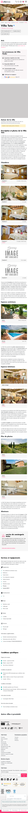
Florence (16, 740)
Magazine (3, 749)
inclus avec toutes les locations (8, 548)
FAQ (2, 740)
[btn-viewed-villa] (20, 2)
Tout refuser (14, 810)
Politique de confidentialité (6, 763)
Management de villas (5, 746)
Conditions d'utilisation (6, 761)
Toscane (4, 28)
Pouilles (16, 738)
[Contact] (16, 1)
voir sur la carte (9, 28)
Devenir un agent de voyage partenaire (7, 755)
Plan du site (3, 741)
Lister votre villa (4, 744)
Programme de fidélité (6, 752)
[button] (14, 132)
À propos (3, 737)
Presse (2, 751)
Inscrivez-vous (24, 775)
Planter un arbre (4, 747)
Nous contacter (4, 738)
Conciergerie (4, 743)
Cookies (2, 764)
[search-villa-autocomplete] (18, 2)
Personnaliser (6, 810)
